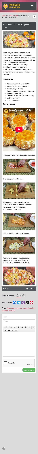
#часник (12, 310)
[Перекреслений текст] (14, 327)
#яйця (20, 308)
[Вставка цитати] (9, 330)
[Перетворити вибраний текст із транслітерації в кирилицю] (12, 330)
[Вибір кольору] (33, 327)
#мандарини (11, 308)
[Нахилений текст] (8, 327)
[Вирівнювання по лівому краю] (18, 327)
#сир (25, 308)
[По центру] (22, 327)
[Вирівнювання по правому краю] (25, 327)
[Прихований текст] (5, 330)
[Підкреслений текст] (11, 327)
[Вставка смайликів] (29, 327)
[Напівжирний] (5, 327)
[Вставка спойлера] (16, 330)
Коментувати (29, 370)
